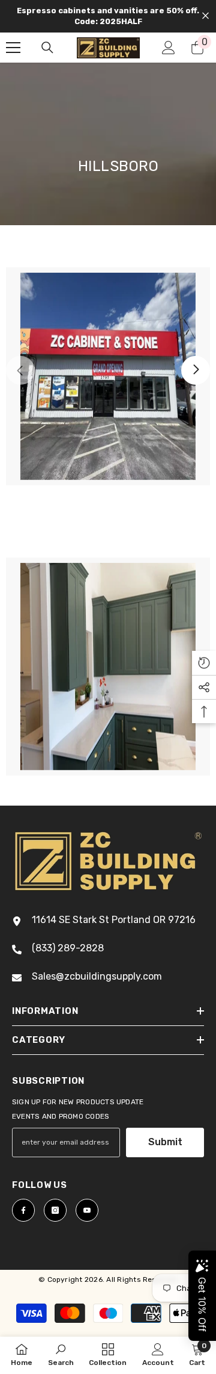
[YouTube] (87, 1210)
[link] (108, 376)
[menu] (13, 47)
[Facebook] (23, 1210)
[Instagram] (55, 1210)
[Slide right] (195, 370)
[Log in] (168, 47)
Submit (165, 1142)
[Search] (47, 47)
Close (205, 15)
